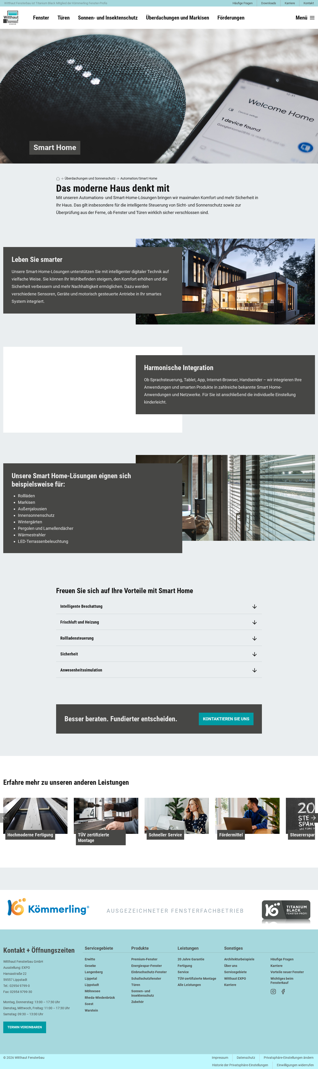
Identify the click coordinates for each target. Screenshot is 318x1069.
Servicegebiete (99, 948)
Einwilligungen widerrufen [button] (295, 1065)
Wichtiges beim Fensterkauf (282, 981)
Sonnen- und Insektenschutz (142, 993)
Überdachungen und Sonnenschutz (90, 178)
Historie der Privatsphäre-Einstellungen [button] (240, 1065)
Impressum (220, 1058)
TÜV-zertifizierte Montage (197, 979)
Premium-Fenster (144, 959)
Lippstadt (92, 985)
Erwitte (90, 959)
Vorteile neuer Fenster (287, 972)
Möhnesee (92, 991)
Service (183, 972)
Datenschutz (246, 1058)
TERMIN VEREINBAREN (24, 1027)
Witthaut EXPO (235, 979)
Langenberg (94, 972)
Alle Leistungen (189, 985)
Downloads (268, 3)
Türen (135, 985)
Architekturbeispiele (239, 959)
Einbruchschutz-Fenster (149, 972)
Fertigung (185, 966)
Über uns (230, 966)
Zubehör (137, 1002)
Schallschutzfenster (146, 979)
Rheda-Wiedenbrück (100, 998)
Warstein (91, 1010)
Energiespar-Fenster (146, 966)
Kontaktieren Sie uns (226, 718)
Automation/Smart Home (138, 178)
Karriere (290, 3)
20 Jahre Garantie (191, 959)
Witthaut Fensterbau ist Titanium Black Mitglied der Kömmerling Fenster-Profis (55, 3)
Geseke (90, 966)
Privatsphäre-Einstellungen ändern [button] (289, 1058)
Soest (89, 1004)
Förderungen (230, 17)
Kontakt (309, 3)
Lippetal (91, 979)
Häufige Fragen (243, 3)
